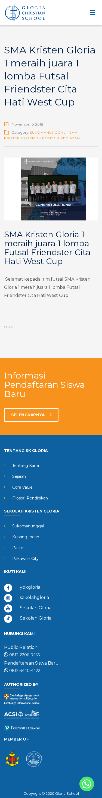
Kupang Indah (25, 536)
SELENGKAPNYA (28, 414)
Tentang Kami (25, 465)
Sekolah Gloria (35, 607)
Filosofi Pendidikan (30, 498)
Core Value (22, 487)
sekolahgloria (34, 597)
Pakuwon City (25, 558)
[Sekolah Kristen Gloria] (31, 12)
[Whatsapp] (86, 784)
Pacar (17, 547)
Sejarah (19, 476)
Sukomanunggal (28, 526)
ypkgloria (30, 587)
